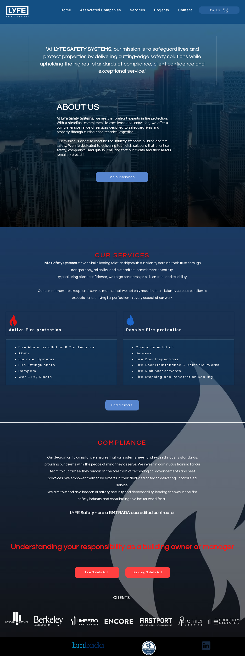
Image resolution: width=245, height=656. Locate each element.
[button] (101, 10)
